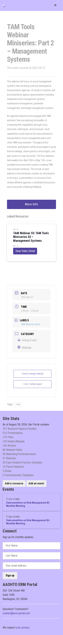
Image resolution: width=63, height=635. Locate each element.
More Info (31, 204)
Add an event (36, 483)
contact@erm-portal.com (16, 613)
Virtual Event (29, 340)
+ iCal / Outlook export (32, 384)
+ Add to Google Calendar (32, 373)
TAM (18, 404)
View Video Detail (25, 251)
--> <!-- (31, 237)
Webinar (26, 347)
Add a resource (14, 483)
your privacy (22, 627)
